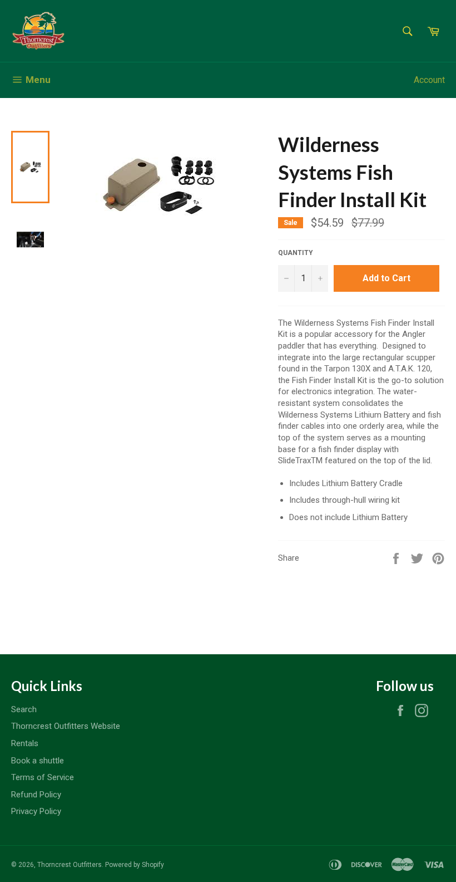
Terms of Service (42, 777)
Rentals (24, 743)
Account (429, 80)
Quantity (295, 253)
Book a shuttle (37, 761)
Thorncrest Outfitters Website (65, 726)
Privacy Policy (36, 811)
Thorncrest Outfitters (69, 865)
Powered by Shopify (134, 865)
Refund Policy (36, 795)
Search (24, 709)
